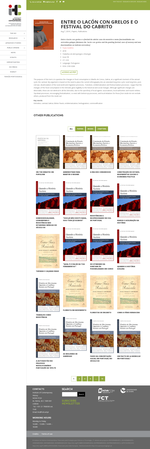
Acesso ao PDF (69, 72)
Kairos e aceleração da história (128, 221)
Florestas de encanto (100, 312)
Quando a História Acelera (126, 267)
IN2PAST (13, 72)
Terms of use (46, 434)
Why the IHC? (117, 1)
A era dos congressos (100, 172)
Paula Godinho (68, 48)
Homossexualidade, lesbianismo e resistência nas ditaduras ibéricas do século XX (46, 222)
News (13, 52)
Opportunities (13, 62)
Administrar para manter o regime (71, 173)
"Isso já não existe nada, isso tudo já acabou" (75, 219)
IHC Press (13, 67)
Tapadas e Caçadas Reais (47, 271)
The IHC (13, 33)
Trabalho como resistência (43, 316)
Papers (74, 31)
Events (13, 57)
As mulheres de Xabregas (70, 355)
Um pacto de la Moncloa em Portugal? (129, 357)
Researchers (141, 1)
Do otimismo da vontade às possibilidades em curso (101, 266)
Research (13, 38)
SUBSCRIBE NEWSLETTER (71, 402)
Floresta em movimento (74, 310)
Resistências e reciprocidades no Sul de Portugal (100, 217)
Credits (35, 434)
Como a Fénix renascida (128, 312)
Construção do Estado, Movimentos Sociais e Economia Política (128, 174)
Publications (82, 31)
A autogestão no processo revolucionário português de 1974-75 (46, 364)
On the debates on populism (45, 173)
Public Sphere (13, 48)
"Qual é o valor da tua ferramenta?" (74, 265)
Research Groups (129, 1)
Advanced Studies (13, 43)
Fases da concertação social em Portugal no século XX (101, 358)
